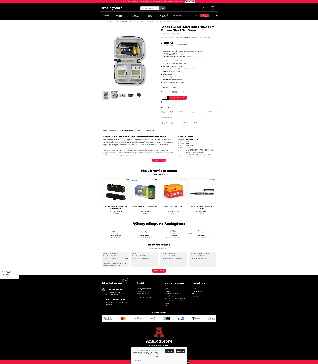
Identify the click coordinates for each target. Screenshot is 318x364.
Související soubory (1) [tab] (127, 130)
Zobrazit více (159, 271)
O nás (194, 289)
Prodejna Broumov (198, 291)
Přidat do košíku (176, 97)
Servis (167, 308)
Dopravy (167, 291)
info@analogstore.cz (116, 299)
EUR (184, 8)
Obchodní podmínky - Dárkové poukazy (174, 302)
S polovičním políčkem (192, 139)
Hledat (163, 8)
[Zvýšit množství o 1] (168, 97)
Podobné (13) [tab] (114, 130)
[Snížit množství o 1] (168, 98)
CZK (180, 8)
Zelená (188, 147)
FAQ (193, 293)
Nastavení (138, 360)
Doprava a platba (167, 117)
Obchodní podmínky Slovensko (175, 298)
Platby (167, 289)
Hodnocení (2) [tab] (150, 130)
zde (157, 356)
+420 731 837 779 (114, 289)
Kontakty (195, 296)
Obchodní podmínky (171, 296)
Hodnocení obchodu (159, 244)
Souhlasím (180, 351)
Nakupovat (190, 1)
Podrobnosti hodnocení (181, 37)
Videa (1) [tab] (139, 130)
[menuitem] (106, 16)
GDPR (167, 305)
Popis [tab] (105, 130)
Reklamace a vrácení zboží (173, 293)
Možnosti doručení (184, 91)
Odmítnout (169, 351)
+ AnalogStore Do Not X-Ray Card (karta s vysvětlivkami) (189, 112)
